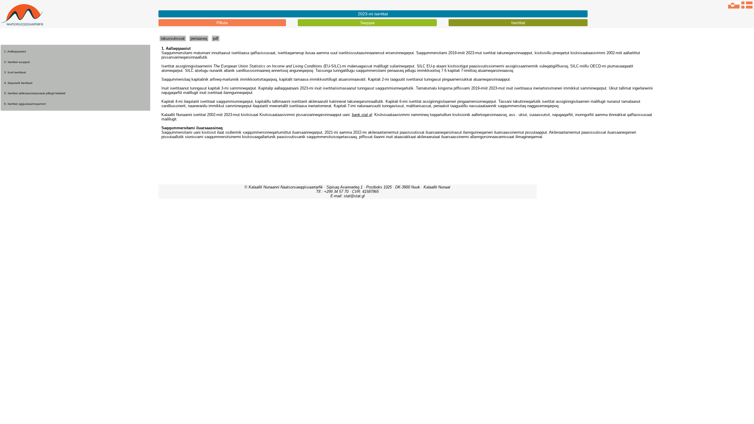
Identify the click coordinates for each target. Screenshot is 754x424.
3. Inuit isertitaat (15, 72)
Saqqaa (367, 22)
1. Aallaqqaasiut (15, 51)
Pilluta (222, 22)
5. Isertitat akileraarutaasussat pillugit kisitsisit (34, 93)
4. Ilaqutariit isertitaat (18, 83)
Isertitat (518, 22)
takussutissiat (173, 38)
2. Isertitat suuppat (17, 62)
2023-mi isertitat (373, 13)
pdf (215, 38)
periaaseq (199, 38)
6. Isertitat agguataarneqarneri (25, 103)
